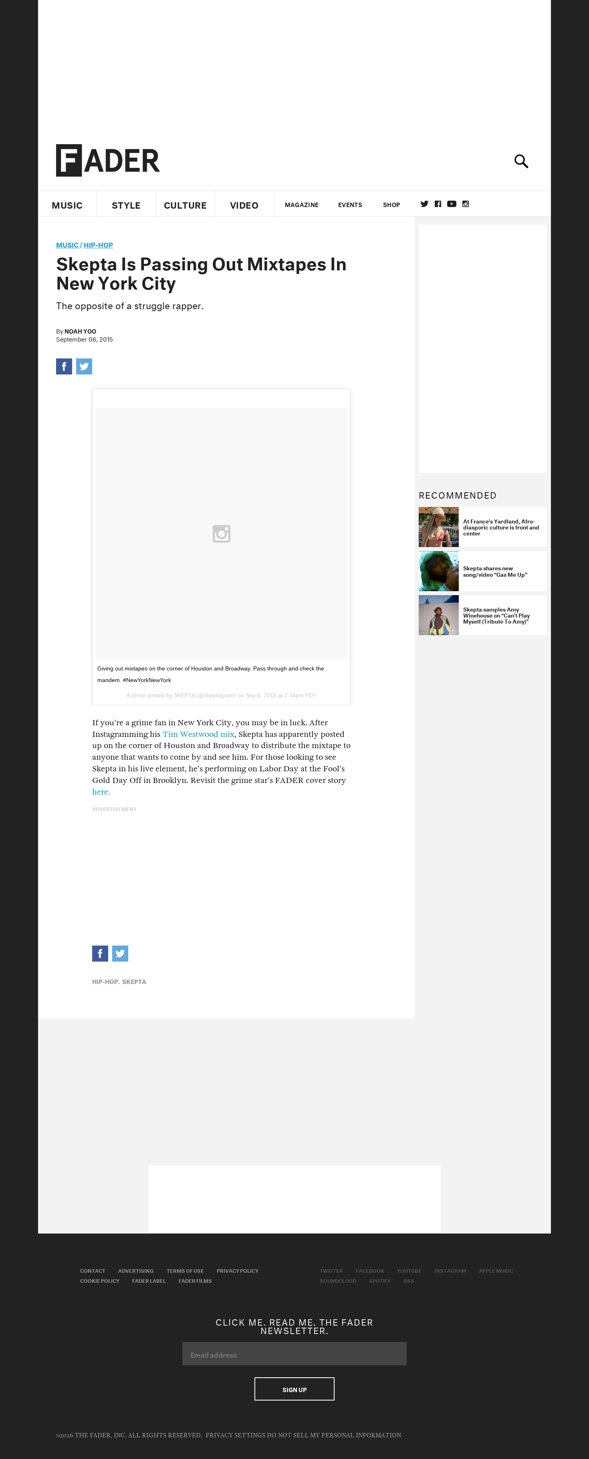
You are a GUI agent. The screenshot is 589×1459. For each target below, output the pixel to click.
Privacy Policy (237, 1270)
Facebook (370, 1270)
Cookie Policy (99, 1280)
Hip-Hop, (106, 981)
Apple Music (496, 1270)
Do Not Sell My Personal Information (334, 1435)
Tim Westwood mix (198, 734)
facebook (438, 204)
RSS (408, 1280)
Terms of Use (185, 1270)
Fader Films (195, 1280)
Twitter (424, 204)
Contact (92, 1270)
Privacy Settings (235, 1435)
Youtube (409, 1270)
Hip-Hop (98, 243)
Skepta (134, 981)
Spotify (380, 1280)
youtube (451, 204)
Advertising (136, 1270)
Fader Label (149, 1280)
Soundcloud (338, 1280)
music (67, 243)
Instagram (450, 1270)
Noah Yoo (80, 330)
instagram (465, 204)
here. (101, 792)
